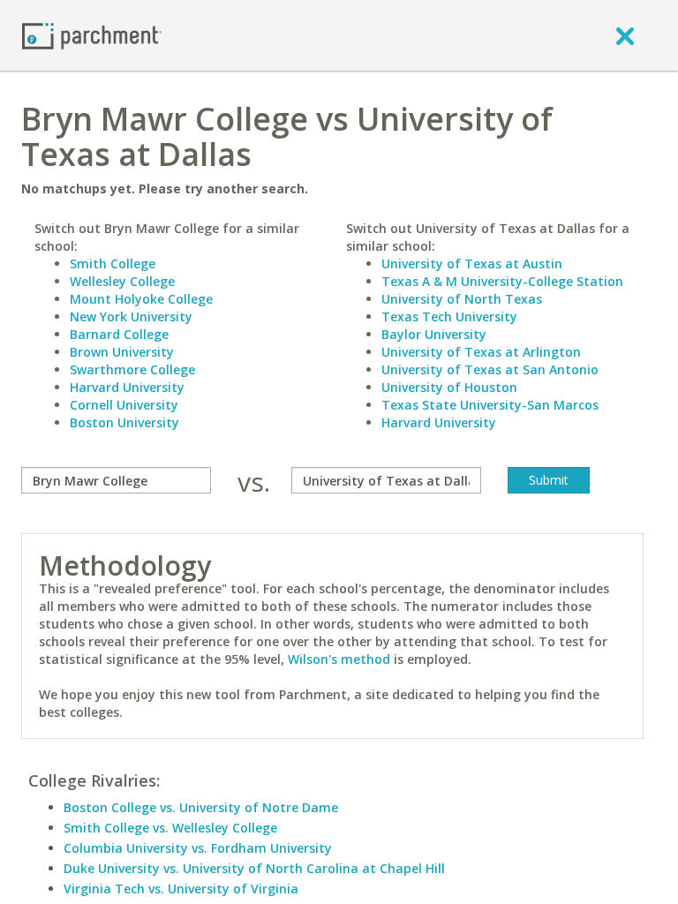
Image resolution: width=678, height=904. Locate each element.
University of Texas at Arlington (481, 351)
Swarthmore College (132, 369)
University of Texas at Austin (471, 263)
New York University (131, 316)
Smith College (112, 263)
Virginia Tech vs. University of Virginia (181, 888)
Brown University (122, 351)
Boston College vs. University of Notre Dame (201, 807)
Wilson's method (339, 659)
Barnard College (119, 334)
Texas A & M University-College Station (502, 281)
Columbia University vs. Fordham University (198, 848)
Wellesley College (122, 281)
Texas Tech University (449, 316)
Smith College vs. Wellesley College (170, 827)
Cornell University (124, 404)
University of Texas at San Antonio (490, 369)
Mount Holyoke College (141, 298)
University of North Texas (461, 298)
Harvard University (127, 387)
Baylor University (433, 334)
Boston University (124, 422)
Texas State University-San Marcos (490, 404)
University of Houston (449, 387)
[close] (625, 35)
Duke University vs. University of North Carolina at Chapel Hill (254, 868)
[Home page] (92, 34)
